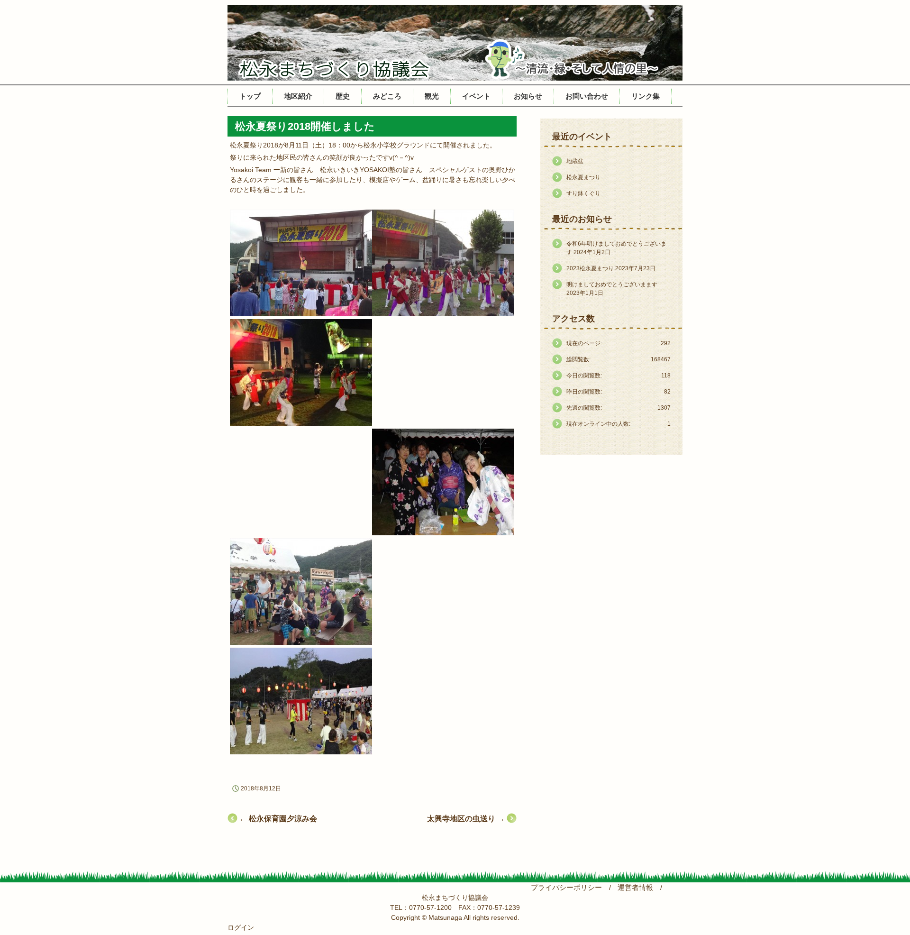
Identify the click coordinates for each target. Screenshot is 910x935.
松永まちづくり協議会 (455, 43)
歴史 (343, 96)
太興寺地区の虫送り (466, 819)
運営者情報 (635, 887)
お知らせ (528, 96)
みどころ (387, 96)
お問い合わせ (586, 96)
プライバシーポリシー (566, 887)
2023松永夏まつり (590, 268)
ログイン (241, 927)
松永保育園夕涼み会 (278, 819)
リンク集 (645, 96)
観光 (432, 96)
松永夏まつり (583, 177)
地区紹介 (298, 96)
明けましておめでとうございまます (611, 284)
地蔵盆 (574, 161)
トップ (250, 96)
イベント (476, 96)
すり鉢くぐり (583, 193)
